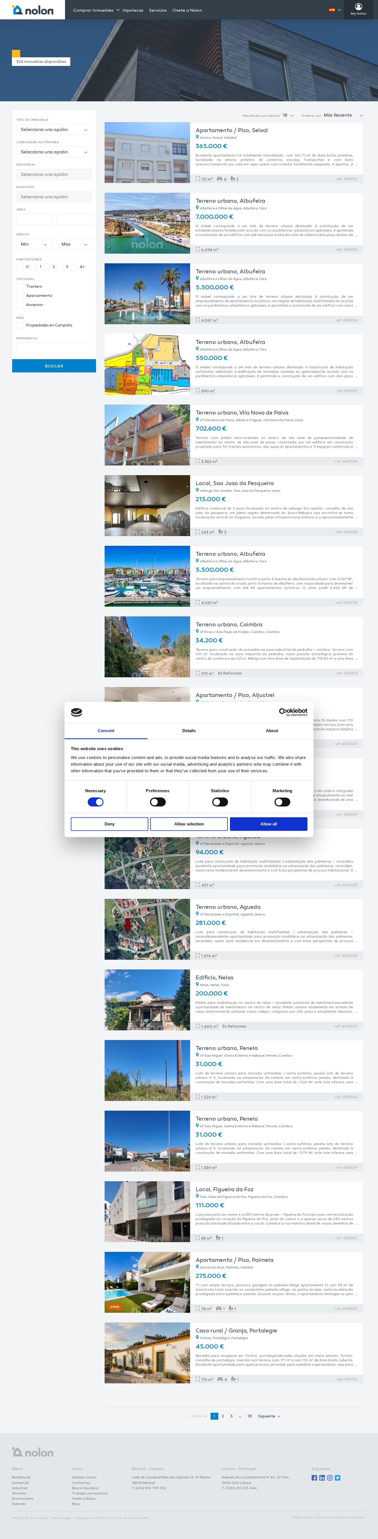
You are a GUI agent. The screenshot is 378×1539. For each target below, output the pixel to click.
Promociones (22, 1499)
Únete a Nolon (187, 11)
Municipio (25, 187)
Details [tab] (189, 730)
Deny (110, 824)
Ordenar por (312, 116)
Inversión (19, 1504)
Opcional (25, 279)
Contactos (81, 1483)
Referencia (26, 338)
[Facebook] (314, 1478)
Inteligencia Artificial (92, 1518)
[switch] (158, 802)
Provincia (25, 165)
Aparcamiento (39, 296)
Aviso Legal (61, 1518)
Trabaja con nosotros (90, 1493)
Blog (75, 1504)
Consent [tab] (106, 730)
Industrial (19, 1488)
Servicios (158, 11)
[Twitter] (337, 1478)
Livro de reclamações (131, 1518)
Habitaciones (29, 259)
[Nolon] (32, 10)
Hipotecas (133, 11)
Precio (22, 234)
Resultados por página (261, 116)
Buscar (54, 366)
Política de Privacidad (30, 1518)
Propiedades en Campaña (49, 325)
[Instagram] (330, 1478)
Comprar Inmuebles (93, 10)
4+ (82, 267)
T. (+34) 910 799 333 (149, 1488)
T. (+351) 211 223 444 (239, 1488)
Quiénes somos (84, 1477)
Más (20, 318)
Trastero (34, 286)
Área (20, 210)
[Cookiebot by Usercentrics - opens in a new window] (283, 712)
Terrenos (19, 1493)
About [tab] (272, 730)
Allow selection (189, 824)
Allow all (268, 824)
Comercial (20, 1483)
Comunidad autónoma (37, 142)
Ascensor (34, 305)
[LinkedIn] (322, 1478)
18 (250, 1416)
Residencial (21, 1477)
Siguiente (266, 1416)
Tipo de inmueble (32, 120)
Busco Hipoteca (85, 1488)
